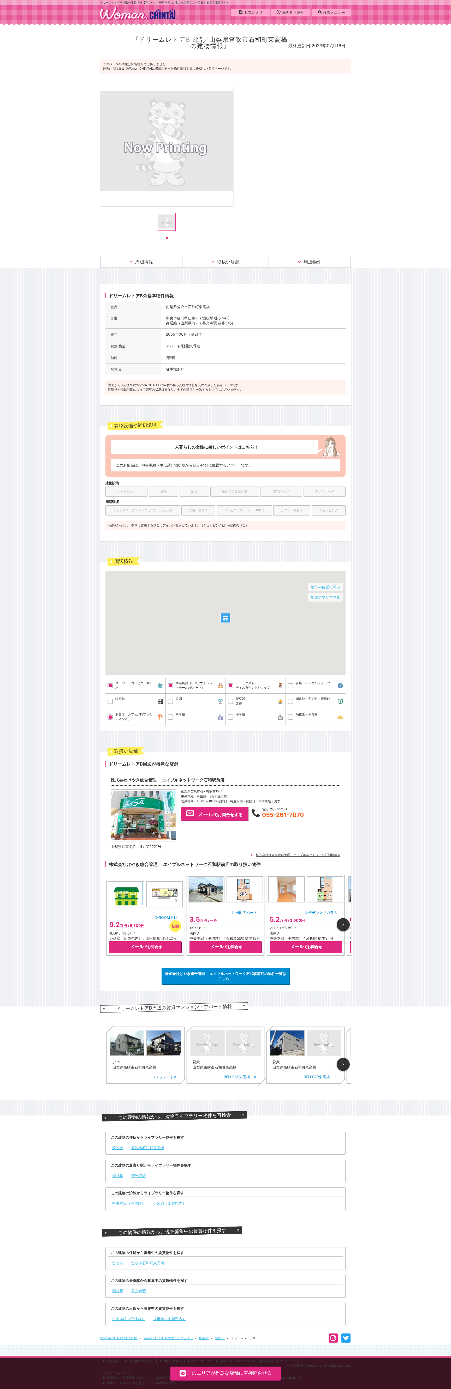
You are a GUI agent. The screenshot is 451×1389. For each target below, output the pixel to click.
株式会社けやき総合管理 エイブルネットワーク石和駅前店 (298, 855)
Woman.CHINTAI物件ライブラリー (168, 1338)
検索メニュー (334, 12)
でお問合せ (146, 946)
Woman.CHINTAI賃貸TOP (119, 1338)
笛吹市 (220, 1338)
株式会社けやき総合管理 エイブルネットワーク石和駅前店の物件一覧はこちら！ (225, 976)
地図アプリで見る (325, 597)
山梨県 (204, 1338)
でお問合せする (220, 814)
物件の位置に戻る (325, 587)
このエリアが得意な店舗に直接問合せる (229, 1373)
